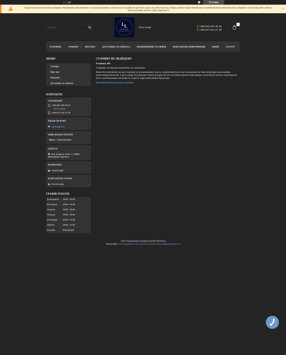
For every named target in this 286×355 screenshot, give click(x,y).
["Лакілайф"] (124, 27)
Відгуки (55, 77)
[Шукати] (90, 27)
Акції (215, 46)
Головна (55, 46)
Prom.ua (161, 241)
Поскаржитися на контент (133, 244)
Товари (73, 46)
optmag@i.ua (58, 126)
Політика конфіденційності (165, 244)
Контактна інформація (189, 46)
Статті (230, 46)
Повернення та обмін (151, 46)
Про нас (90, 46)
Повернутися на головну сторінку (115, 82)
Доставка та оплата (116, 46)
